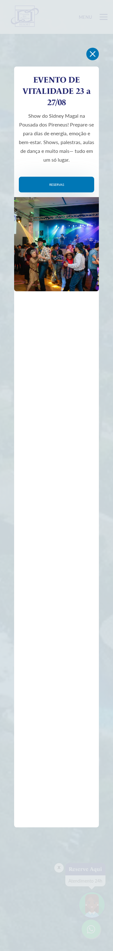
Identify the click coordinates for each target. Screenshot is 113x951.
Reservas (56, 184)
